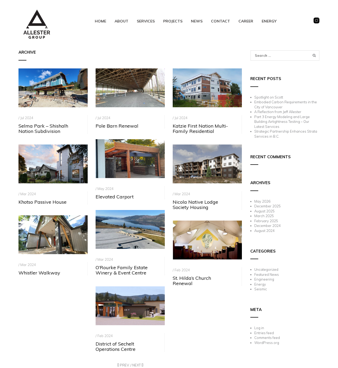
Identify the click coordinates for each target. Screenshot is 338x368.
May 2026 (262, 201)
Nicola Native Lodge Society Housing (195, 204)
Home (100, 21)
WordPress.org (266, 343)
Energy (269, 21)
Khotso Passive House (42, 202)
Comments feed (267, 338)
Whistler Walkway (39, 273)
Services (146, 21)
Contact (220, 21)
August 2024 (264, 231)
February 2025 (266, 221)
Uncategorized (266, 269)
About (121, 21)
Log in (259, 328)
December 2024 (267, 225)
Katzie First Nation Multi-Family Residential (200, 128)
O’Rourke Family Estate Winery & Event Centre (122, 270)
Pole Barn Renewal (117, 126)
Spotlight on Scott (268, 97)
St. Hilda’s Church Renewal (192, 280)
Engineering (264, 279)
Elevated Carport (115, 197)
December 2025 (267, 206)
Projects (172, 21)
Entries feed (264, 333)
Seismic (260, 289)
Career (245, 21)
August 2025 (264, 211)
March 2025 (264, 216)
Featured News (266, 274)
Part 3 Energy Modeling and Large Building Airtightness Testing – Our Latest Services (282, 122)
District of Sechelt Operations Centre (115, 346)
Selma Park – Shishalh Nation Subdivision (43, 128)
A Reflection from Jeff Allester (277, 112)
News (197, 21)
